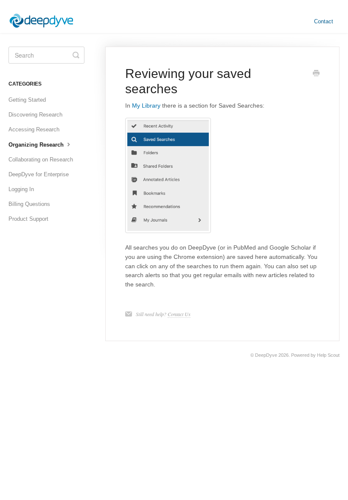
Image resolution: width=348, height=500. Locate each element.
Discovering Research (35, 114)
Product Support (28, 219)
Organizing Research (36, 145)
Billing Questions (29, 204)
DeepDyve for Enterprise (38, 174)
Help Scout (328, 355)
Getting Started (27, 100)
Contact (323, 21)
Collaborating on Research (40, 159)
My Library (146, 105)
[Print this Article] (316, 74)
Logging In (21, 189)
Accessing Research (33, 129)
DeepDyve (266, 355)
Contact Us (179, 314)
